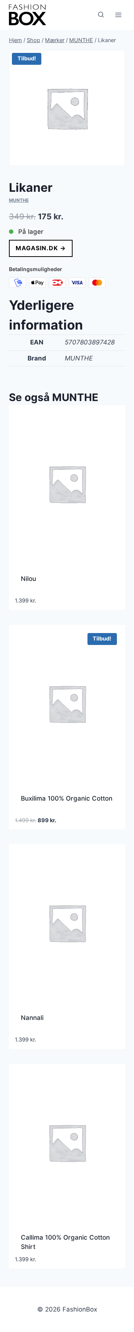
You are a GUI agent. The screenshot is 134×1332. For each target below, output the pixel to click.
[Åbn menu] (118, 14)
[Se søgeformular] (101, 15)
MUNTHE (19, 200)
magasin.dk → (41, 248)
